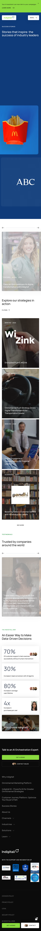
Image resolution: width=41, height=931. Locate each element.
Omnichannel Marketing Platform (16, 783)
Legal (4, 908)
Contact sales (23, 764)
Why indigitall (8, 777)
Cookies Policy (8, 896)
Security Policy (8, 915)
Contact (32, 925)
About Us (6, 812)
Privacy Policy (7, 902)
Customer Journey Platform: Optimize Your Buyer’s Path (19, 798)
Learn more (6, 8)
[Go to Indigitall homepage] (20, 851)
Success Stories (9, 806)
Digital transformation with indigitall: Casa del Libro (14, 238)
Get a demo (11, 925)
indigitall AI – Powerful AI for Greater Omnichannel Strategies (18, 790)
